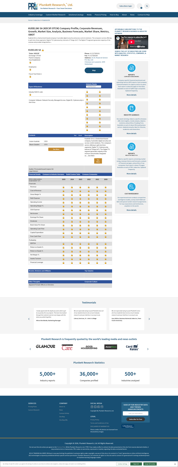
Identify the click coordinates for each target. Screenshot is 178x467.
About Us (62, 406)
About (124, 14)
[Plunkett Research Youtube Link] (101, 407)
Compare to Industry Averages (53, 174)
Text (75, 135)
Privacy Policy (94, 420)
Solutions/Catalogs (76, 14)
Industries (37, 20)
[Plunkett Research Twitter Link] (95, 407)
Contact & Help (64, 413)
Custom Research (33, 410)
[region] (89, 464)
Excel (80, 135)
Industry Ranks (91, 84)
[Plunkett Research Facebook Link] (98, 407)
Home (30, 20)
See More (56, 149)
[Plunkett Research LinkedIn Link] (91, 407)
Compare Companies (89, 174)
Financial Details (35, 174)
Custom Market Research (55, 14)
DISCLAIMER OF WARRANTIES (99, 426)
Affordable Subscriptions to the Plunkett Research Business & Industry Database (131, 31)
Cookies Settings (122, 464)
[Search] (147, 6)
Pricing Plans (32, 406)
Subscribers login (126, 6)
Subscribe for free (135, 419)
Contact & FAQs (144, 14)
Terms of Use (61, 447)
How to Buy (114, 14)
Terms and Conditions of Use (99, 423)
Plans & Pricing (100, 14)
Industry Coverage (35, 14)
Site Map (62, 417)
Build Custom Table (73, 174)
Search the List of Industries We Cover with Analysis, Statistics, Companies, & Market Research (130, 53)
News (132, 14)
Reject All (136, 464)
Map (94, 70)
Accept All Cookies (150, 464)
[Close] (175, 464)
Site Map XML (63, 420)
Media (89, 14)
